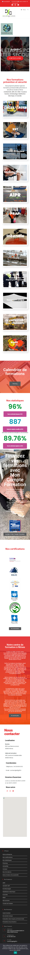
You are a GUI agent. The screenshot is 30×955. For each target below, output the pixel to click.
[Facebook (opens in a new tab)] (12, 5)
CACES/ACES (7, 92)
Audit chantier (7, 913)
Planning (5, 863)
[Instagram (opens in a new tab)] (15, 5)
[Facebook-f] (7, 791)
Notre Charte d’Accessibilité (11, 875)
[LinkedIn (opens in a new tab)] (18, 5)
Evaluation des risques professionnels (13, 919)
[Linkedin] (13, 791)
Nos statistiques (7, 860)
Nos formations (7, 872)
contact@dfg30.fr (12, 941)
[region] (15, 54)
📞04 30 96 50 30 (14, 1)
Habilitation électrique (9, 891)
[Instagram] (10, 791)
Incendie (5, 894)
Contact (5, 869)
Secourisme (6, 900)
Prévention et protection (9, 922)
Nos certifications (8, 857)
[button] (12, 69)
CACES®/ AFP (6, 886)
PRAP (4, 897)
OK (15, 952)
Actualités (5, 866)
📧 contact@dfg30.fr (6, 1)
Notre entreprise (7, 854)
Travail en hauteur (8, 903)
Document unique (8, 916)
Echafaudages (7, 889)
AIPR (13, 92)
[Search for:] (27, 9)
